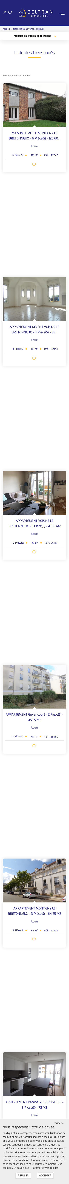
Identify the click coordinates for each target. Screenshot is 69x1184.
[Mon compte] (5, 13)
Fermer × (59, 1123)
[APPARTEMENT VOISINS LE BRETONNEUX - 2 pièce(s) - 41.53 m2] (34, 493)
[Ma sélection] (10, 13)
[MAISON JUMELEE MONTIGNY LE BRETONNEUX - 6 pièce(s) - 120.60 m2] (34, 105)
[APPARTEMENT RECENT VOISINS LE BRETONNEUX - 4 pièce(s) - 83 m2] (34, 299)
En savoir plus (21, 1168)
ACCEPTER (45, 1175)
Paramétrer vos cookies (45, 1168)
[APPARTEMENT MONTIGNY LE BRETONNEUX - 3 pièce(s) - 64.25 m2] (34, 880)
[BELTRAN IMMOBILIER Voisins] (35, 13)
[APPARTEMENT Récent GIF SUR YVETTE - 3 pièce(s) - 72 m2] (34, 1074)
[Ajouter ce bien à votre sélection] (34, 165)
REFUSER (23, 1175)
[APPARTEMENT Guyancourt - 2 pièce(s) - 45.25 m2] (34, 687)
